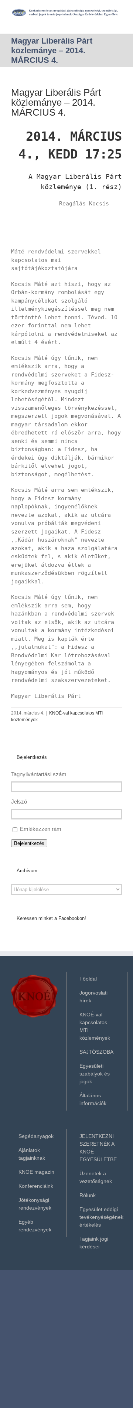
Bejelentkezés (29, 843)
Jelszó (19, 801)
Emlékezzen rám (40, 829)
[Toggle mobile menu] (119, 20)
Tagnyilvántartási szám (38, 774)
